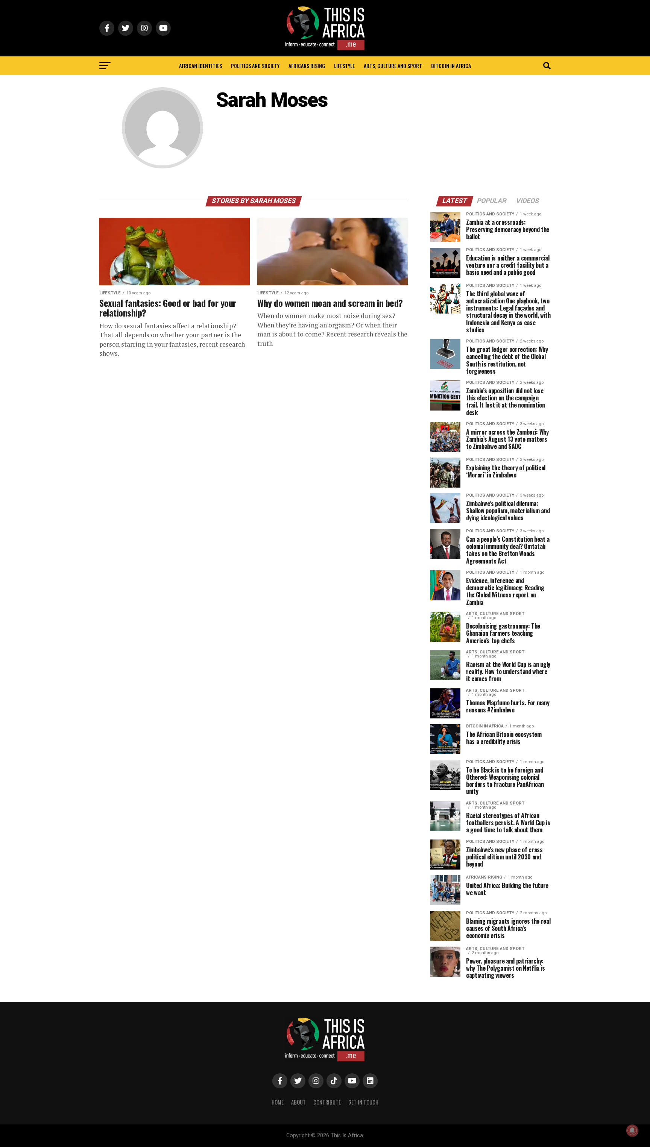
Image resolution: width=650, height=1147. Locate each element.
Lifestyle (344, 66)
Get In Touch (363, 1102)
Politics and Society (255, 66)
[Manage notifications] (632, 1130)
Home (278, 1102)
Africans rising (307, 66)
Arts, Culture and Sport (393, 66)
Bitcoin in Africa (451, 66)
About (298, 1102)
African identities (200, 66)
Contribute (327, 1102)
